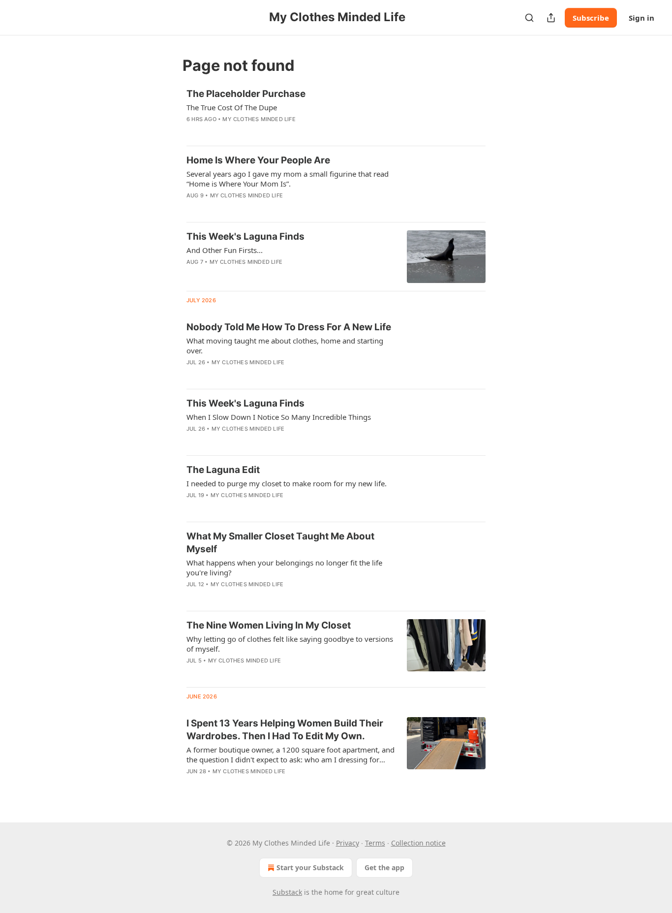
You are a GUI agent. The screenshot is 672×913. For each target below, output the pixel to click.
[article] (336, 113)
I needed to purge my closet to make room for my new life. (286, 483)
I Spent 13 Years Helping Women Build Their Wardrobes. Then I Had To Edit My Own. (284, 730)
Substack (287, 892)
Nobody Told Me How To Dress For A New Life (288, 327)
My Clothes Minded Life (258, 119)
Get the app (384, 867)
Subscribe (591, 18)
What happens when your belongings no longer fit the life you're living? (284, 567)
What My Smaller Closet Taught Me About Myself (280, 543)
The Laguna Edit (223, 469)
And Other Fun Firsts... (224, 250)
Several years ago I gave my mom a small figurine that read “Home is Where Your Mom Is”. (287, 179)
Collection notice (418, 843)
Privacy (347, 843)
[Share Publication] (551, 18)
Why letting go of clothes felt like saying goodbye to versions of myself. (289, 644)
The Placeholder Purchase (245, 93)
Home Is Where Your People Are (258, 160)
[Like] (192, 275)
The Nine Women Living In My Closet (268, 625)
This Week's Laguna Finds (245, 236)
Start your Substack (310, 867)
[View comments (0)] (261, 132)
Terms (375, 843)
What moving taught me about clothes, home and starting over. (284, 345)
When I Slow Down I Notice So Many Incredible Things (278, 417)
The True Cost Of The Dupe (231, 107)
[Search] (529, 18)
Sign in (641, 18)
